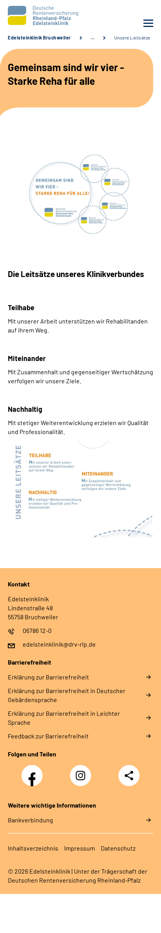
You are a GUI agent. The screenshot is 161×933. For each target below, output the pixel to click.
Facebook (34, 771)
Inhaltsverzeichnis (33, 848)
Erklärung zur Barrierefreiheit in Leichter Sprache (64, 718)
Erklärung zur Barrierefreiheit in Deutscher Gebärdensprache (66, 695)
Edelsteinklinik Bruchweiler (39, 37)
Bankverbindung (30, 820)
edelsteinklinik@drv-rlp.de (59, 644)
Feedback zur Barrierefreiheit (48, 736)
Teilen (129, 775)
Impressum (79, 848)
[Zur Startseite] (42, 15)
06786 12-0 (37, 630)
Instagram (82, 771)
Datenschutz (118, 848)
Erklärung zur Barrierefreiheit (48, 677)
